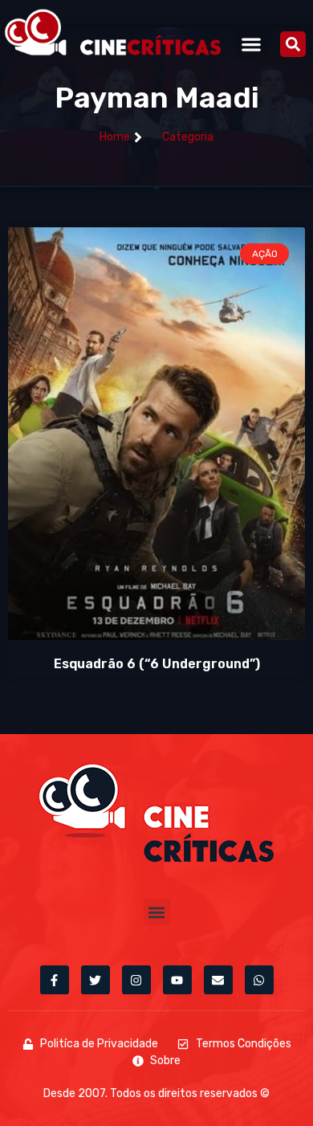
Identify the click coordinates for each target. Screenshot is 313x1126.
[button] (251, 43)
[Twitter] (95, 979)
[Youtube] (177, 979)
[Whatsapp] (259, 979)
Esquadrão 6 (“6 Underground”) (157, 663)
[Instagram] (136, 979)
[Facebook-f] (54, 979)
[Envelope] (218, 979)
